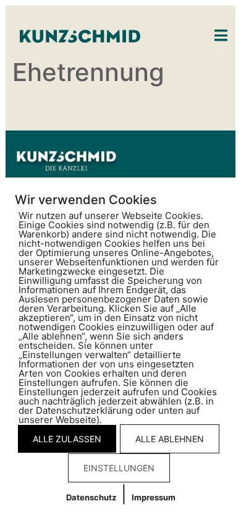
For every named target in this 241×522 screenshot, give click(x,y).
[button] (221, 35)
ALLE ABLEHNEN (169, 439)
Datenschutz (91, 497)
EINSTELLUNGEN (118, 468)
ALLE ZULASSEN (67, 439)
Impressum (153, 497)
